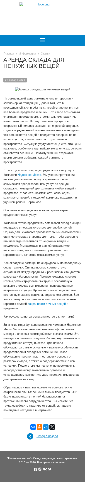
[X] (52, 427)
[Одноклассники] (39, 427)
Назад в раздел (47, 436)
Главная (8, 53)
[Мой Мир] (46, 427)
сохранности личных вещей (47, 304)
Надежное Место (29, 174)
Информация (27, 53)
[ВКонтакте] (33, 427)
